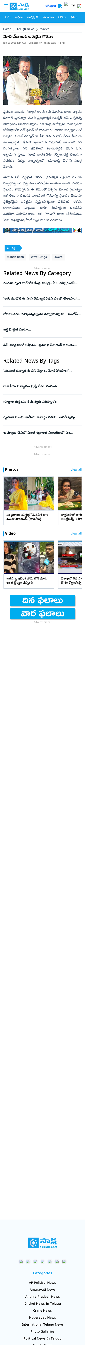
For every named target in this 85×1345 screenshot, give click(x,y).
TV (73, 6)
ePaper (51, 6)
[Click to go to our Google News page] (64, 1261)
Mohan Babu (15, 257)
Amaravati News (43, 1290)
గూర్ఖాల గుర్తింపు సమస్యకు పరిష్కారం (42, 402)
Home (7, 29)
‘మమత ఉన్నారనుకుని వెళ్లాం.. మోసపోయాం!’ (39, 371)
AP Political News (42, 1283)
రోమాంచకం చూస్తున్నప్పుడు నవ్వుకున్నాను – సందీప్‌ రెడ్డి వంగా (42, 314)
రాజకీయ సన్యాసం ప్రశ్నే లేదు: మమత (42, 386)
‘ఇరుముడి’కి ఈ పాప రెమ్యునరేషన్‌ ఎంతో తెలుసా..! (41, 299)
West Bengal (39, 257)
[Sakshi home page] (42, 1243)
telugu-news (25, 29)
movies (44, 29)
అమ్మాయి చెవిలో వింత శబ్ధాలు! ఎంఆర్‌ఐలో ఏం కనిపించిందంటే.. (41, 433)
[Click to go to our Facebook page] (21, 1261)
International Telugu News (43, 1325)
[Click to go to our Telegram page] (57, 1261)
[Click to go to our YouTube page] (50, 1261)
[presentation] (8, 493)
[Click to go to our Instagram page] (42, 1261)
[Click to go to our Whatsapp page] (28, 1261)
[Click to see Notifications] (79, 6)
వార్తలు (18, 17)
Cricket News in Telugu (42, 1304)
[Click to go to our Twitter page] (35, 1261)
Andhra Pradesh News (42, 1297)
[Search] (60, 6)
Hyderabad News (42, 1318)
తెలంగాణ (48, 17)
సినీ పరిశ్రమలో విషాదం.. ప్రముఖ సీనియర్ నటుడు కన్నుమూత (39, 345)
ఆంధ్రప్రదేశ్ (32, 17)
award (58, 257)
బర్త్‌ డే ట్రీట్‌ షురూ (41, 330)
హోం (7, 17)
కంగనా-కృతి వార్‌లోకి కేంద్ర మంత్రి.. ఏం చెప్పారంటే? (41, 283)
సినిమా (62, 17)
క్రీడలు (74, 17)
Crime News (42, 1311)
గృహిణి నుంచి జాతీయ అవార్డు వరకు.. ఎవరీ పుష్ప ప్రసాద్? (41, 417)
